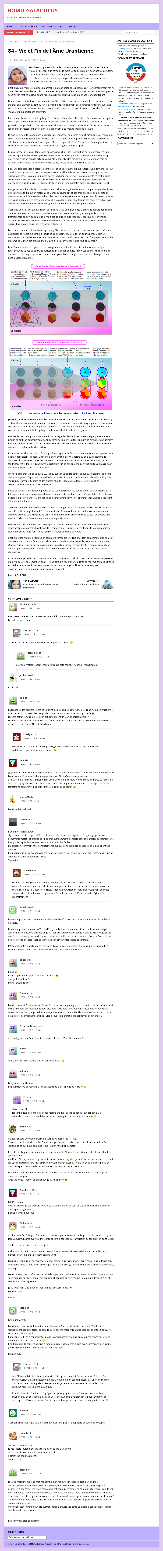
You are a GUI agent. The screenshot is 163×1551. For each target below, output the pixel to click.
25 (44, 59)
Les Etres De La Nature (132, 51)
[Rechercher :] (139, 32)
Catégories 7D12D (51, 26)
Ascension (33, 59)
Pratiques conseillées (137, 54)
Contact (72, 26)
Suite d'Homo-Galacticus (140, 48)
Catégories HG (27, 26)
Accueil (11, 26)
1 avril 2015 (17, 59)
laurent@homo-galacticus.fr (129, 125)
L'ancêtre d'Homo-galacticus (134, 45)
